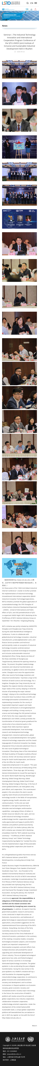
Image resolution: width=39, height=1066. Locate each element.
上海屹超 (13, 1060)
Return (34, 1026)
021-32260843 (12, 1051)
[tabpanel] (19, 13)
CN (31, 3)
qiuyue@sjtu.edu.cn (14, 1054)
